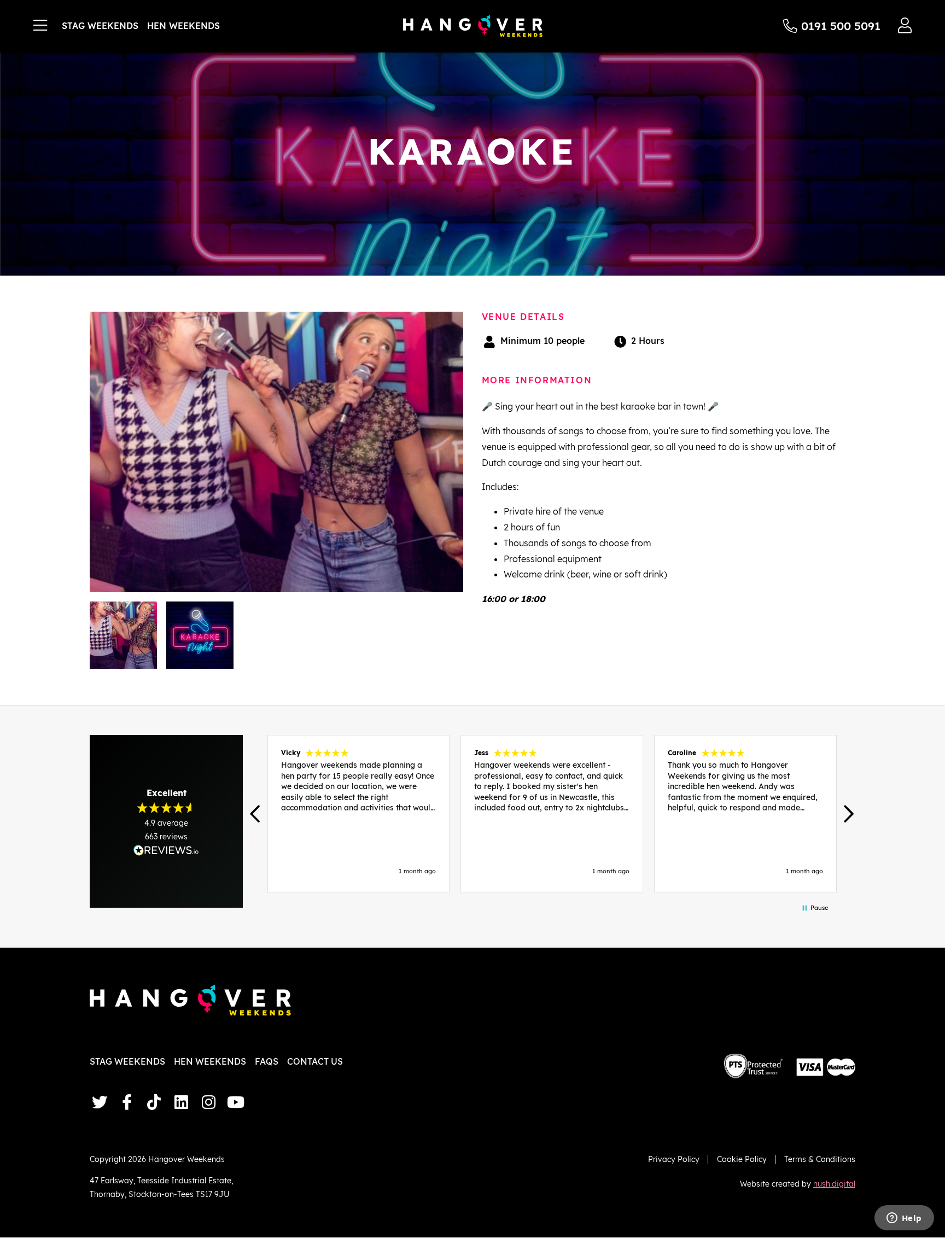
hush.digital (834, 1183)
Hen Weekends (183, 25)
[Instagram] (208, 1102)
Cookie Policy (742, 1159)
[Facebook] (127, 1102)
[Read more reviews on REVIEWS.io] (166, 850)
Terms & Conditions (819, 1159)
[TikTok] (154, 1102)
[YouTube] (236, 1102)
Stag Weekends (100, 25)
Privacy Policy (673, 1159)
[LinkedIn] (181, 1102)
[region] (552, 813)
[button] (256, 814)
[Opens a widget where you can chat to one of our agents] (904, 1219)
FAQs (266, 1061)
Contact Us (315, 1061)
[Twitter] (99, 1102)
